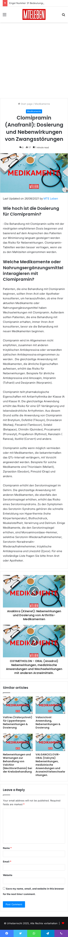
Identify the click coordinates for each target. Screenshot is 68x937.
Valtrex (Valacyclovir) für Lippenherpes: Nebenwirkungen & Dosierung (17, 722)
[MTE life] (34, 14)
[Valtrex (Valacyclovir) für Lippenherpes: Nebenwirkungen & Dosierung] (18, 705)
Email (7, 861)
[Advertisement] (34, 62)
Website (7, 875)
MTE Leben (51, 198)
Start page (26, 103)
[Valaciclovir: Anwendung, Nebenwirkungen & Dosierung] (50, 705)
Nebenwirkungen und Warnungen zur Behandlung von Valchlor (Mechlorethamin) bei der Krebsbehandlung (17, 763)
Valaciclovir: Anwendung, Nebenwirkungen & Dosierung (48, 722)
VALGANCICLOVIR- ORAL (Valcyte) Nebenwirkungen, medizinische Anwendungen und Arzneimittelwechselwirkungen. (50, 765)
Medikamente (42, 103)
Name (7, 848)
